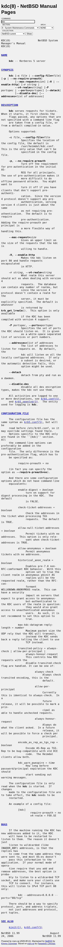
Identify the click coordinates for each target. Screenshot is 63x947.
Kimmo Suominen (9, 943)
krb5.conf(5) (50, 398)
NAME (4, 55)
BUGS (4, 824)
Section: (7, 25)
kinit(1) (15, 927)
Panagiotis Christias (46, 943)
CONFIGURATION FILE (15, 413)
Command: (7, 18)
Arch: (45, 25)
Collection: (8, 31)
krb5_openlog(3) (26, 401)
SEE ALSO (7, 921)
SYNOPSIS (7, 69)
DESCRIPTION (9, 105)
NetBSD (48, 941)
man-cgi (30, 943)
